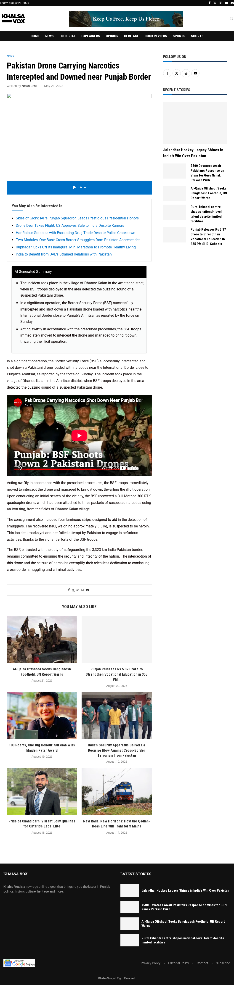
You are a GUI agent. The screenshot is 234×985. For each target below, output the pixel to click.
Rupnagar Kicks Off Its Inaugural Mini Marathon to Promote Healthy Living (76, 247)
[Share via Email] (87, 590)
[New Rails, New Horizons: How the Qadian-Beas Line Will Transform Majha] (117, 791)
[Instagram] (220, 3)
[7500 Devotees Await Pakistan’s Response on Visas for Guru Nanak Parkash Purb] (174, 171)
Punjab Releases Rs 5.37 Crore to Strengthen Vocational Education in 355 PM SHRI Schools (208, 236)
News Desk (29, 86)
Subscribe (223, 963)
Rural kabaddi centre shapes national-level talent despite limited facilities (206, 214)
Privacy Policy (150, 963)
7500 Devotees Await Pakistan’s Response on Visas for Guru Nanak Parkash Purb (207, 173)
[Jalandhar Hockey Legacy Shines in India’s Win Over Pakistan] (195, 123)
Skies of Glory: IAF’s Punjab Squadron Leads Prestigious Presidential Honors (77, 218)
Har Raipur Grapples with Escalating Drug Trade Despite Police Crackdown (75, 233)
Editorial (67, 36)
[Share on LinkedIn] (78, 590)
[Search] (231, 19)
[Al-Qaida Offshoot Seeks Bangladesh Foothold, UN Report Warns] (42, 639)
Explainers (90, 36)
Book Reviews (156, 36)
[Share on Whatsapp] (82, 590)
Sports (179, 36)
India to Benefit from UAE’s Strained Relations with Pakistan (64, 254)
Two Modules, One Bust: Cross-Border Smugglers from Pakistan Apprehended (78, 240)
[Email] (232, 3)
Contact (202, 963)
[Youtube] (226, 3)
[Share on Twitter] (73, 590)
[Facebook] (209, 3)
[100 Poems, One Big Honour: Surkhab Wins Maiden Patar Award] (42, 715)
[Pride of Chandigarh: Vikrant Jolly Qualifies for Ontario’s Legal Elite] (42, 791)
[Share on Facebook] (69, 590)
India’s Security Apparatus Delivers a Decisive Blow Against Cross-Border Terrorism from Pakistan (116, 750)
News (49, 36)
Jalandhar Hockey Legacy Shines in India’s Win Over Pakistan (193, 152)
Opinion (112, 36)
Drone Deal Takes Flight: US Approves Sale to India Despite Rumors (70, 225)
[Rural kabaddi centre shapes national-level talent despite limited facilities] (174, 212)
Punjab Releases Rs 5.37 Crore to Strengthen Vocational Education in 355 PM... (116, 674)
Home (35, 36)
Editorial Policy (178, 963)
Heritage (131, 36)
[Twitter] (215, 3)
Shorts (197, 36)
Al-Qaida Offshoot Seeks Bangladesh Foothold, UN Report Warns (209, 193)
